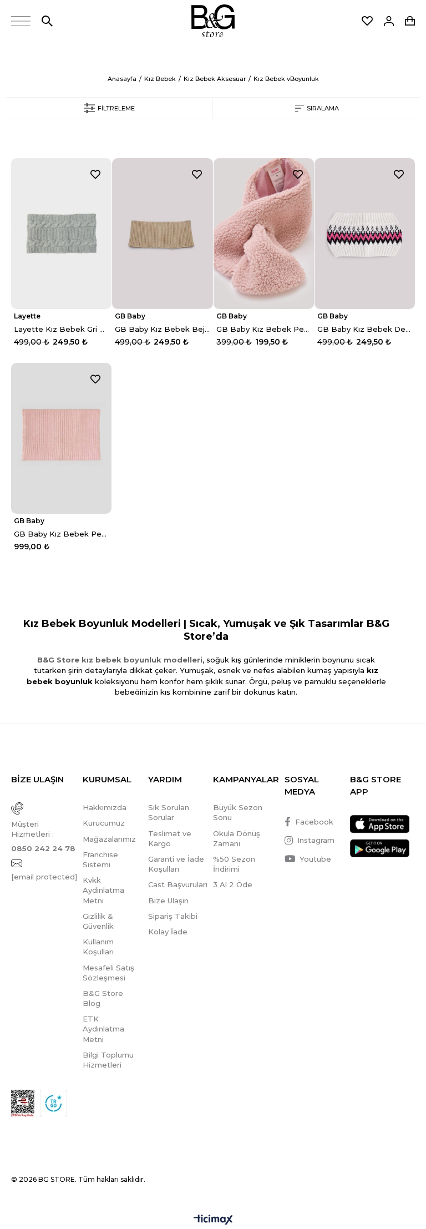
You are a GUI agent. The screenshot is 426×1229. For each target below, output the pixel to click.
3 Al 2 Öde (232, 884)
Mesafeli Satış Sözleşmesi (108, 972)
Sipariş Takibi (172, 916)
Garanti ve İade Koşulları (176, 863)
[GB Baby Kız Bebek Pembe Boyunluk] (264, 233)
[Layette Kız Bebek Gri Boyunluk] (61, 233)
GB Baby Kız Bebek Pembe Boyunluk (263, 329)
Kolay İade (167, 931)
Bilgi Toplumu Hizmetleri (108, 1059)
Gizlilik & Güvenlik (98, 921)
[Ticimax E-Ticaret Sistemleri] (213, 1220)
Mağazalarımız (109, 838)
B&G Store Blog (103, 998)
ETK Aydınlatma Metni (103, 1028)
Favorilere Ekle (95, 174)
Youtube (315, 858)
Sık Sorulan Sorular (168, 812)
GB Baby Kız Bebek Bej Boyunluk (162, 329)
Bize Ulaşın (168, 900)
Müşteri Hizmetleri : (43, 836)
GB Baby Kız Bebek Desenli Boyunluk (364, 329)
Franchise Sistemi (100, 859)
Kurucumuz (104, 822)
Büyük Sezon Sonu (237, 812)
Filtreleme (116, 108)
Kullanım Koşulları (98, 946)
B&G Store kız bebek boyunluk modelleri (119, 659)
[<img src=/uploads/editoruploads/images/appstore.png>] (380, 824)
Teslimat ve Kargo (169, 838)
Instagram (315, 840)
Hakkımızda (104, 807)
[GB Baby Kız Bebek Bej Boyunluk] (162, 233)
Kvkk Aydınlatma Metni (103, 890)
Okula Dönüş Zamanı (236, 838)
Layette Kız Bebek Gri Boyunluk (61, 329)
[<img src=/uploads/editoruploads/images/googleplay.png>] (380, 848)
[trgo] (53, 1103)
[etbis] (22, 1103)
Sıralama (323, 108)
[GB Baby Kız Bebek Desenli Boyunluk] (365, 233)
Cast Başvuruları (177, 884)
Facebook (314, 821)
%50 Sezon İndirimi (234, 863)
